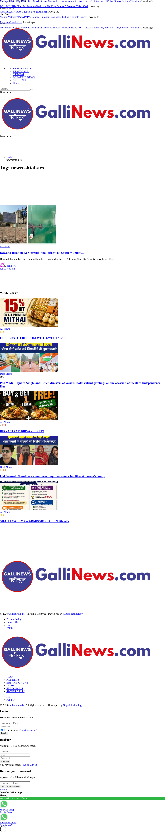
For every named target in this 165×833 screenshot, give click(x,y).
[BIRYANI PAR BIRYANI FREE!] (82, 406)
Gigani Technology (73, 613)
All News (5, 246)
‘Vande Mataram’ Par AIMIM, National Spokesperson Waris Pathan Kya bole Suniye (43, 17)
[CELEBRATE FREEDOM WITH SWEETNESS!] (82, 312)
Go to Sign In (30, 764)
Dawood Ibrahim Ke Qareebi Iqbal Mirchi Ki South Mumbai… (42, 252)
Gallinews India (16, 613)
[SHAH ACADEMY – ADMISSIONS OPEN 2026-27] (82, 496)
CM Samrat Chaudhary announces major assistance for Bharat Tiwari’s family (52, 476)
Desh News (6, 373)
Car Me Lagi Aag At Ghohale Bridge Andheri (23, 11)
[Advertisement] (58, 145)
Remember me (11, 730)
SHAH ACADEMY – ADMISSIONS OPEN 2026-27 (34, 521)
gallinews (11, 265)
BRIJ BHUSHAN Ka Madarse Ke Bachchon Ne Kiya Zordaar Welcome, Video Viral (44, 6)
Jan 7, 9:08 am (7, 268)
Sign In (3, 789)
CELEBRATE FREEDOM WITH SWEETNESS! (33, 338)
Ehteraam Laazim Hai (11, 22)
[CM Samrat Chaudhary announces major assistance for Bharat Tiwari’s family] (82, 451)
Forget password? (28, 730)
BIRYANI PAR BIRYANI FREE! (22, 431)
